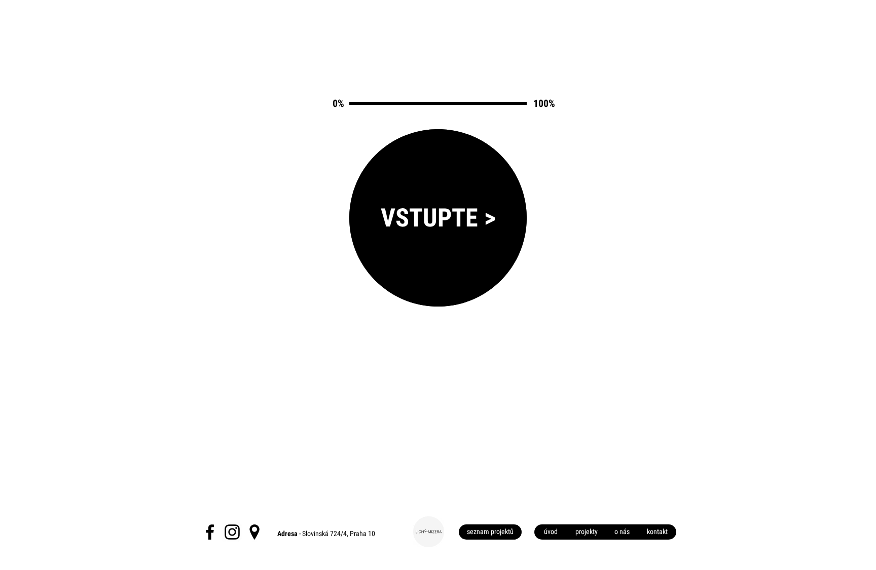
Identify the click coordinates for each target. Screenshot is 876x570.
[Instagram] (232, 532)
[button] (490, 532)
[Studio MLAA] (254, 532)
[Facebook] (210, 532)
